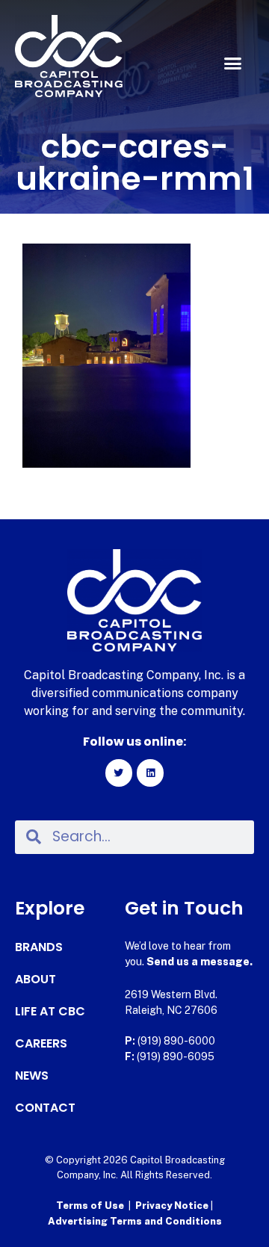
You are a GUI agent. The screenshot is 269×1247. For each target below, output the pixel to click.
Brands (39, 947)
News (32, 1075)
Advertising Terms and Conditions (135, 1221)
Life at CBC (50, 1011)
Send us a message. (199, 962)
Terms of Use (90, 1205)
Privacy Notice (173, 1205)
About (35, 979)
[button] (233, 63)
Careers (41, 1043)
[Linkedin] (150, 772)
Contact (45, 1108)
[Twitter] (118, 772)
